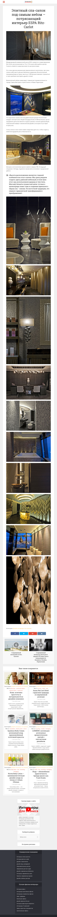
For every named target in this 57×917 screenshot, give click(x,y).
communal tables (20, 688)
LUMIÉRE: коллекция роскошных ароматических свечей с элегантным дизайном (41, 736)
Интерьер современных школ (24, 873)
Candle (43, 728)
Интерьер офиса (21, 889)
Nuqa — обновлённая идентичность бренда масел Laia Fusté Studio (41, 774)
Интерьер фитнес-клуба (23, 859)
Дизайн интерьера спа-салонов (22, 628)
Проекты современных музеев (24, 876)
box (18, 769)
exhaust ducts (12, 690)
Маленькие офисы (21, 898)
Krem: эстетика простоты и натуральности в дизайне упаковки (16, 695)
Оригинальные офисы (22, 910)
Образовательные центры (23, 866)
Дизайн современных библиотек (25, 871)
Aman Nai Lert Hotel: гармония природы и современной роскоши (41, 693)
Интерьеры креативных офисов (25, 891)
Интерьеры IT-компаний (23, 906)
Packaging (48, 728)
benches (13, 688)
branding (38, 728)
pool (47, 688)
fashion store (19, 728)
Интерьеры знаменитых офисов (25, 894)
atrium (39, 688)
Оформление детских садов (24, 868)
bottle (35, 769)
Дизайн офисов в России (23, 901)
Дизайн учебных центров (23, 878)
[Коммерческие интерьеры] (28, 1)
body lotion (13, 769)
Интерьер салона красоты (23, 856)
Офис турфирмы (21, 896)
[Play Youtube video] (28, 809)
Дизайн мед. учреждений (23, 864)
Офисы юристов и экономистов (25, 908)
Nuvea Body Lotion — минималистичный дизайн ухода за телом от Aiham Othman (16, 777)
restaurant (20, 690)
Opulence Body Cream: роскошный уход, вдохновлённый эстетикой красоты (16, 734)
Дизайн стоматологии (22, 861)
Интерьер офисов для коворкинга (25, 903)
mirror (25, 728)
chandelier (12, 728)
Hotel (43, 688)
